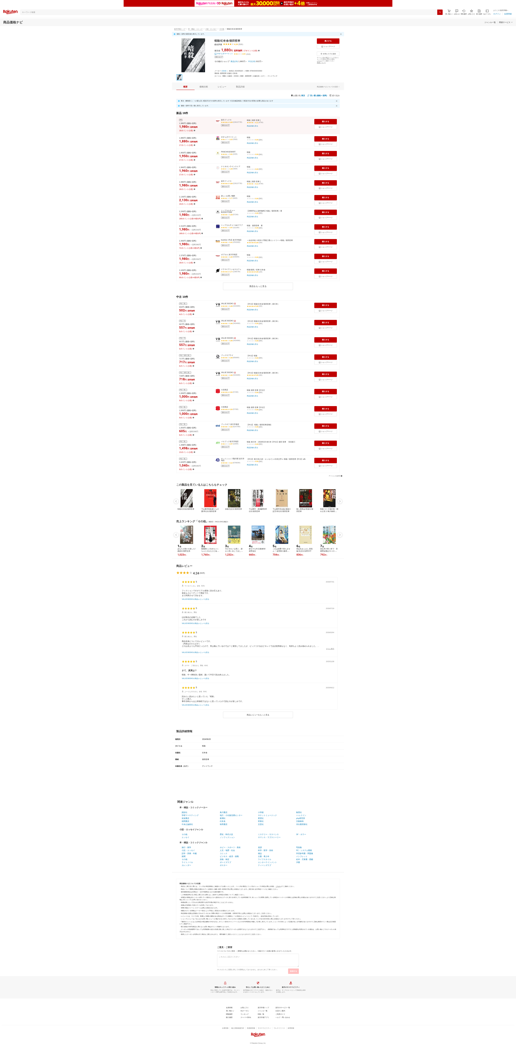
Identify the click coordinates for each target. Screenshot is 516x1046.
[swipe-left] (176, 501)
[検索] (440, 12)
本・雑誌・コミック (195, 29)
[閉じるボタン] (341, 34)
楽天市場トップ (179, 29)
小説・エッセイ (211, 29)
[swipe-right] (340, 501)
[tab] (185, 87)
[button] (457, 12)
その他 (221, 29)
